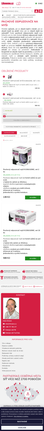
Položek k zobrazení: (22, 120)
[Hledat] (32, 11)
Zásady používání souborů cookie (12, 358)
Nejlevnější (24, 132)
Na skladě (8, 110)
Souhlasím (22, 428)
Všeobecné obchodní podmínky (12, 348)
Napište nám (6, 361)
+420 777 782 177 (10, 327)
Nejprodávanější (9, 136)
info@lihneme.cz (11, 324)
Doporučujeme (9, 132)
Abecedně (24, 136)
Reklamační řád (7, 353)
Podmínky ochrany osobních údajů (13, 356)
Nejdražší (36, 132)
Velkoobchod (6, 366)
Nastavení (22, 421)
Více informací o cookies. (21, 416)
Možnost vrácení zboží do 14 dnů (12, 351)
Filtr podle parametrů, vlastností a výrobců (21, 126)
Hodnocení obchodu (8, 363)
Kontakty (5, 368)
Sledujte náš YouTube (12, 333)
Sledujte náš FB (10, 330)
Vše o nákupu (6, 343)
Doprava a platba (7, 346)
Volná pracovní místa (8, 370)
